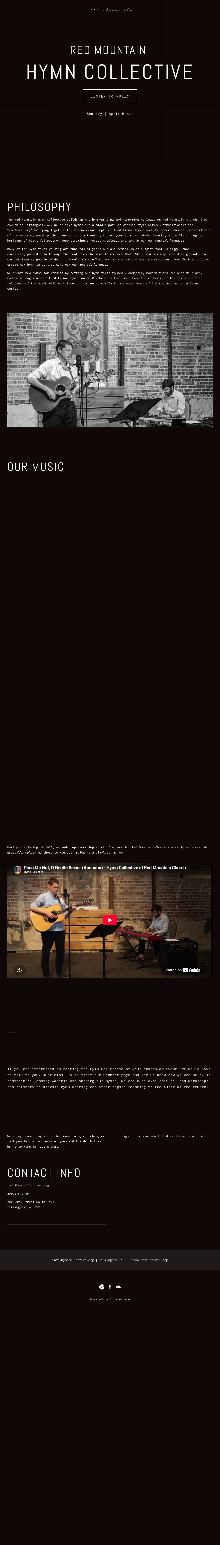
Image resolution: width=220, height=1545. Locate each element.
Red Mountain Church (179, 219)
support (137, 14)
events (60, 14)
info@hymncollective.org (28, 1185)
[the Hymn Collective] (118, 1287)
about (27, 14)
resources (100, 14)
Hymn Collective (110, 9)
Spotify (94, 113)
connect (78, 14)
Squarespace (120, 1299)
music (43, 14)
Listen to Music (110, 96)
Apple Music (121, 113)
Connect (111, 1075)
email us (63, 1075)
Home (13, 14)
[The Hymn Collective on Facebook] (110, 1287)
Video (119, 14)
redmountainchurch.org (149, 1260)
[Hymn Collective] (101, 1287)
